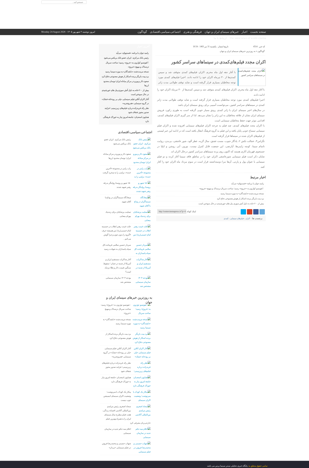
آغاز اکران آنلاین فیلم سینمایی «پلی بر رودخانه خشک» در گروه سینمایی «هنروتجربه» (117, 352)
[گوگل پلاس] (249, 211)
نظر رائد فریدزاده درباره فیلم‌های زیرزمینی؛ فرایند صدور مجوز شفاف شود (116, 367)
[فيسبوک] (256, 211)
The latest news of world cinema (247, 38)
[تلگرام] (262, 211)
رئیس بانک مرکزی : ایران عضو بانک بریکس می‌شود (126, 58)
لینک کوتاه (191, 211)
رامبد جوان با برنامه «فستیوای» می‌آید (247, 183)
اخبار (244, 31)
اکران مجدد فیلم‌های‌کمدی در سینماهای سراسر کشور (218, 62)
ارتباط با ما (220, 38)
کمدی (226, 218)
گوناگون (142, 31)
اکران (248, 218)
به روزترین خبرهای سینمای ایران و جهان (237, 51)
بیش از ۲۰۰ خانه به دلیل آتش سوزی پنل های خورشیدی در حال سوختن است (231, 203)
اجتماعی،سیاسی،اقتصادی (165, 31)
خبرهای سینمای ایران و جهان (222, 31)
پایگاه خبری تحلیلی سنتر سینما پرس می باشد (227, 466)
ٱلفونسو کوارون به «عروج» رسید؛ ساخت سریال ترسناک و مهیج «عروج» (231, 188)
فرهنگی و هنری (192, 31)
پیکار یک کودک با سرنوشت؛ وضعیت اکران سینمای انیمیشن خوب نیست (117, 396)
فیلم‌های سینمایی (237, 218)
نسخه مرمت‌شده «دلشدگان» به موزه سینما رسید (242, 193)
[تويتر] (243, 211)
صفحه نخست (258, 31)
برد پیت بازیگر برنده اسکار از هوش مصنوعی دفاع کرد (240, 198)
